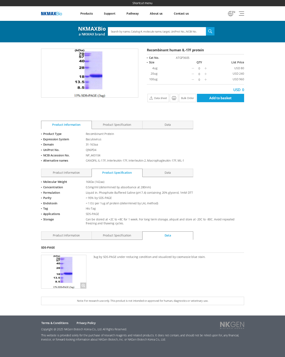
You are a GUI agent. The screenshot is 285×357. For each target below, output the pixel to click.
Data (168, 125)
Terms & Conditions (54, 323)
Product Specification (117, 125)
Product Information (66, 125)
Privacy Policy (86, 323)
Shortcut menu (142, 3)
